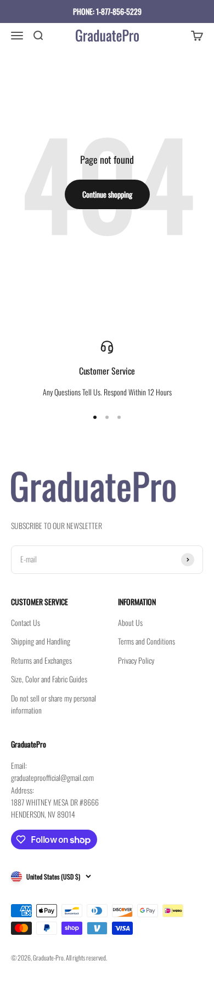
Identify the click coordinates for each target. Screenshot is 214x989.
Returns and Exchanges (41, 660)
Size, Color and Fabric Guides (49, 679)
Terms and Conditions (146, 641)
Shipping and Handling (40, 641)
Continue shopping (107, 194)
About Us (130, 622)
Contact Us (25, 622)
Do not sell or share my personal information (53, 704)
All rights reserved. (86, 957)
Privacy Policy (136, 660)
